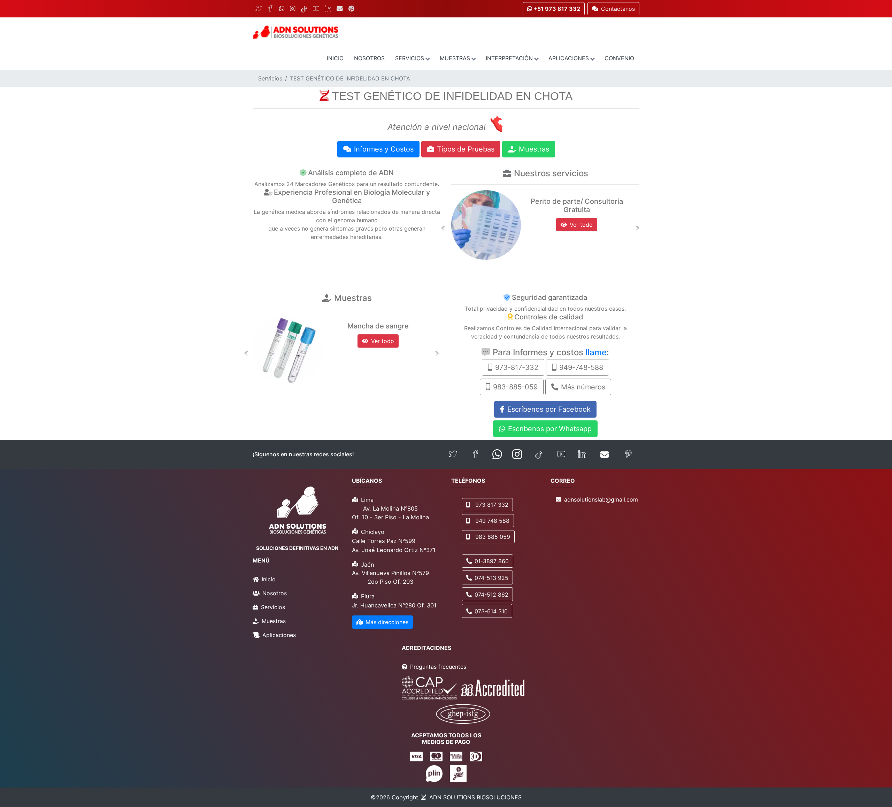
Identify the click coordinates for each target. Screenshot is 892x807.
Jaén (367, 564)
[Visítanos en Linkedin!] (582, 454)
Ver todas (382, 340)
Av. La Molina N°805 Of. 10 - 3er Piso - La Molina (390, 513)
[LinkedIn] (328, 8)
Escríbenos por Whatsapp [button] (550, 429)
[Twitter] (258, 8)
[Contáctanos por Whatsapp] (497, 455)
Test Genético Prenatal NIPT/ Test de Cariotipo (576, 205)
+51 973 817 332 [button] (556, 8)
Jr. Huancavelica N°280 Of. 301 (394, 605)
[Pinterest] (351, 8)
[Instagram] (292, 8)
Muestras (455, 58)
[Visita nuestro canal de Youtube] (561, 454)
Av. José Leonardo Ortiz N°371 (394, 549)
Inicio (335, 58)
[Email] (340, 8)
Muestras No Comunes (378, 326)
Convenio (619, 58)
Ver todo (581, 224)
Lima (367, 499)
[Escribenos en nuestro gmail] (604, 454)
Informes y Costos (384, 149)
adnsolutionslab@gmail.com (601, 499)
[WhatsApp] (281, 8)
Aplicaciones (568, 58)
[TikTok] (304, 8)
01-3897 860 (492, 561)
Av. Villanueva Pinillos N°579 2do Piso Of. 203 (390, 577)
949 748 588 (492, 520)
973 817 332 (491, 504)
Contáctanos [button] (618, 8)
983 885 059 (492, 536)
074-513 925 (491, 577)
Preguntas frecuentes (438, 666)
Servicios (409, 58)
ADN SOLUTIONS (475, 797)
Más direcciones (387, 622)
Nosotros (369, 58)
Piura (368, 596)
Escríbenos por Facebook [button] (549, 409)
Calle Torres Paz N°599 (383, 540)
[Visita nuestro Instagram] (517, 455)
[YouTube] (316, 8)
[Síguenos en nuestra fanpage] (475, 454)
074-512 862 (491, 594)
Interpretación (509, 58)
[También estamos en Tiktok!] (539, 454)
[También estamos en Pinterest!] (628, 454)
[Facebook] (270, 8)
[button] (443, 228)
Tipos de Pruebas (465, 149)
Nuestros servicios (551, 173)
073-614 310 (491, 611)
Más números (583, 387)
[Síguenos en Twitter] (453, 454)
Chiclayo (372, 531)
